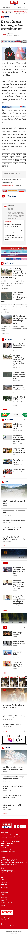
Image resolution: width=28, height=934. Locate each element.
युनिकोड (3, 905)
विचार (5, 627)
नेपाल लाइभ (10, 34)
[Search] (25, 3)
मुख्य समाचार (4, 882)
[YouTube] (21, 826)
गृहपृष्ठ (2, 880)
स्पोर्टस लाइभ (4, 890)
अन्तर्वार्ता (5, 563)
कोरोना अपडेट (4, 898)
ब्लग (4, 690)
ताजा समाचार (8, 340)
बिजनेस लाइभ (4, 885)
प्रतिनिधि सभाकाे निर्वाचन (6, 903)
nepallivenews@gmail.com (9, 185)
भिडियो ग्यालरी (9, 420)
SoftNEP (16, 933)
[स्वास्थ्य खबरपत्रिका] (14, 913)
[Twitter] (18, 826)
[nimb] (14, 107)
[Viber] (24, 826)
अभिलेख (3, 895)
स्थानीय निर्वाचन (4, 900)
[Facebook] (15, 826)
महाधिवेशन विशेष (5, 893)
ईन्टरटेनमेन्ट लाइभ (5, 887)
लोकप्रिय (7, 748)
